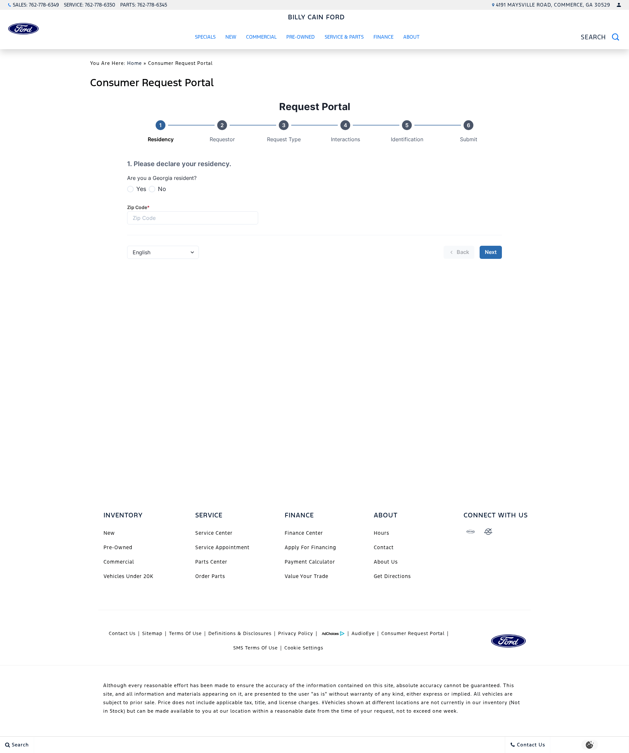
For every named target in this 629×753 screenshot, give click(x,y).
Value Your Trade (306, 576)
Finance (383, 37)
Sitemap (152, 633)
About (411, 37)
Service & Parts (344, 37)
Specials (205, 37)
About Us (386, 562)
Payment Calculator (310, 562)
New (230, 37)
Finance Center (304, 533)
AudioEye (363, 633)
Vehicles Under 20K (128, 576)
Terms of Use (185, 633)
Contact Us (122, 633)
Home (134, 63)
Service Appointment (222, 547)
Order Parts (210, 576)
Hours (381, 533)
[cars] (471, 532)
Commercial (261, 37)
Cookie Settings (303, 648)
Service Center (214, 533)
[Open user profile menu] (619, 5)
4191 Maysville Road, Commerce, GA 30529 (553, 5)
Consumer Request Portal (413, 633)
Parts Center (211, 562)
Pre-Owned (300, 37)
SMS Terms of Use (255, 648)
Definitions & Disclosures (240, 633)
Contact (384, 547)
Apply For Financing (310, 547)
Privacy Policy (295, 633)
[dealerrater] (488, 532)
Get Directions (392, 576)
